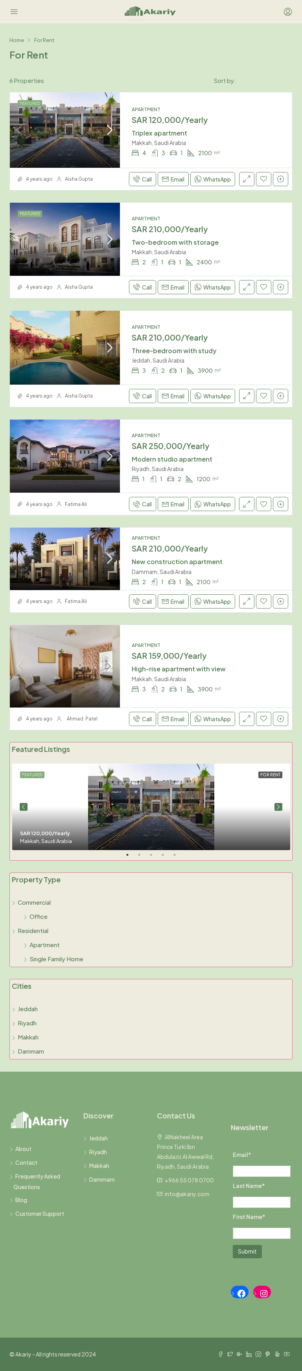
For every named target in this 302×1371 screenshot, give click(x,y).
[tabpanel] (151, 807)
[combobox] (264, 80)
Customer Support (39, 1213)
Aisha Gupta (79, 179)
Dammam (31, 1051)
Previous (24, 807)
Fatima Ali (76, 504)
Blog (21, 1199)
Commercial (34, 902)
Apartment (44, 944)
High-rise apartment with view (179, 669)
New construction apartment (177, 561)
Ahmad (75, 719)
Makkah (28, 1037)
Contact (26, 1162)
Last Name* (249, 1185)
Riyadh (27, 1022)
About (23, 1148)
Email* (242, 1154)
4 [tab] (167, 858)
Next (278, 807)
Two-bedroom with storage (175, 242)
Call (147, 179)
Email (177, 179)
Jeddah (28, 1008)
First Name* (249, 1216)
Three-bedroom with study (174, 350)
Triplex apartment (159, 133)
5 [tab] (178, 858)
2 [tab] (143, 858)
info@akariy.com (187, 1193)
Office (38, 916)
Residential (33, 930)
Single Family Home (56, 958)
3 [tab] (155, 858)
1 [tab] (131, 858)
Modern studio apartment (172, 459)
